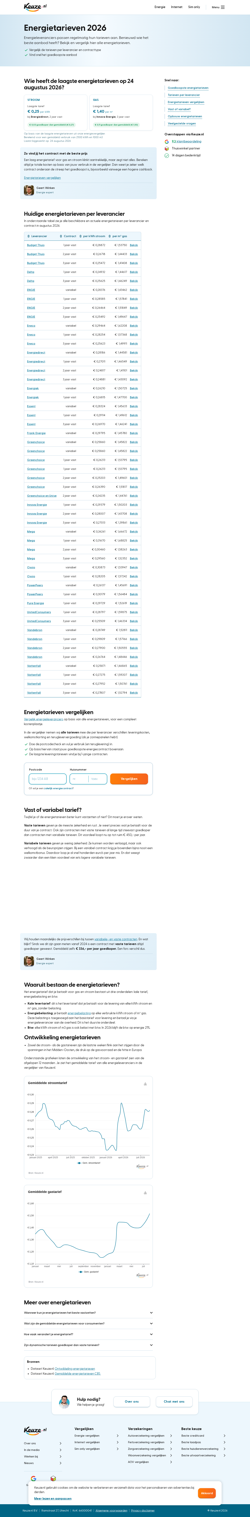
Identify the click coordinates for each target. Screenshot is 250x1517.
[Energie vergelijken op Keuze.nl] (35, 7)
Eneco (31, 325)
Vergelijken (129, 778)
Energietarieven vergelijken (42, 177)
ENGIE (31, 289)
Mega (31, 531)
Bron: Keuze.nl (36, 1173)
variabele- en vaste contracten (115, 939)
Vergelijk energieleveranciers (43, 719)
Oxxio (31, 567)
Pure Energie (35, 603)
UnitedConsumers (39, 612)
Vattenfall (34, 665)
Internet (176, 7)
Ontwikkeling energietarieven (75, 1368)
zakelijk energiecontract (58, 788)
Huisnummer (78, 769)
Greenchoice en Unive (42, 495)
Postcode (35, 769)
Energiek (33, 388)
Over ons (132, 1401)
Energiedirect (36, 352)
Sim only (194, 7)
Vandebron (34, 630)
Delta (30, 272)
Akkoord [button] (207, 1493)
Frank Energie (36, 433)
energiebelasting (79, 1013)
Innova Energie (37, 504)
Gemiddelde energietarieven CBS (78, 1373)
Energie (160, 7)
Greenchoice (36, 442)
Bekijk (134, 245)
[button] (218, 7)
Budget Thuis (35, 245)
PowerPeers (35, 585)
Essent (31, 406)
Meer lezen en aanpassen (53, 1498)
